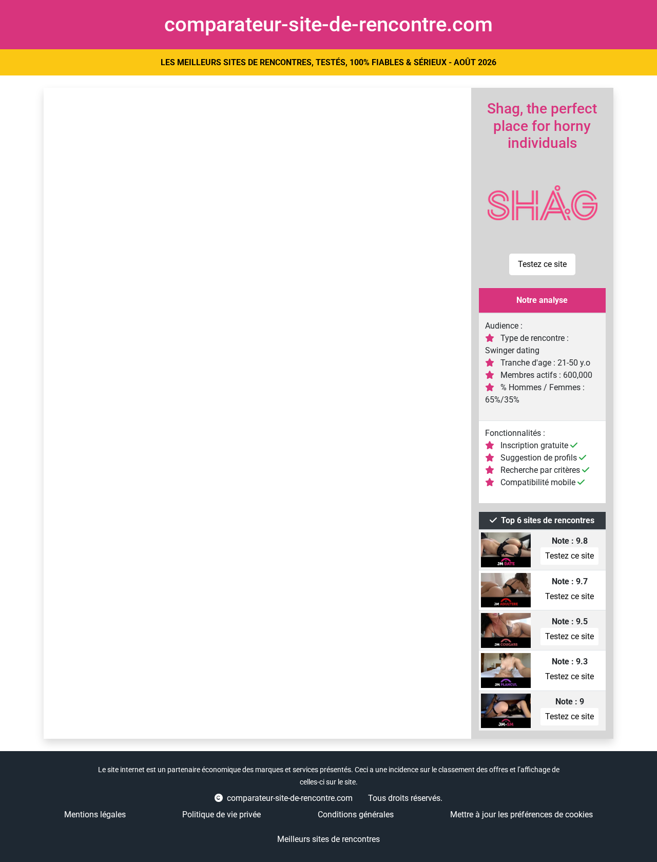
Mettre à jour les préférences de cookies (521, 814)
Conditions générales (356, 814)
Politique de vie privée (221, 814)
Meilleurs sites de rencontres (328, 839)
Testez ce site (542, 264)
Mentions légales (95, 814)
